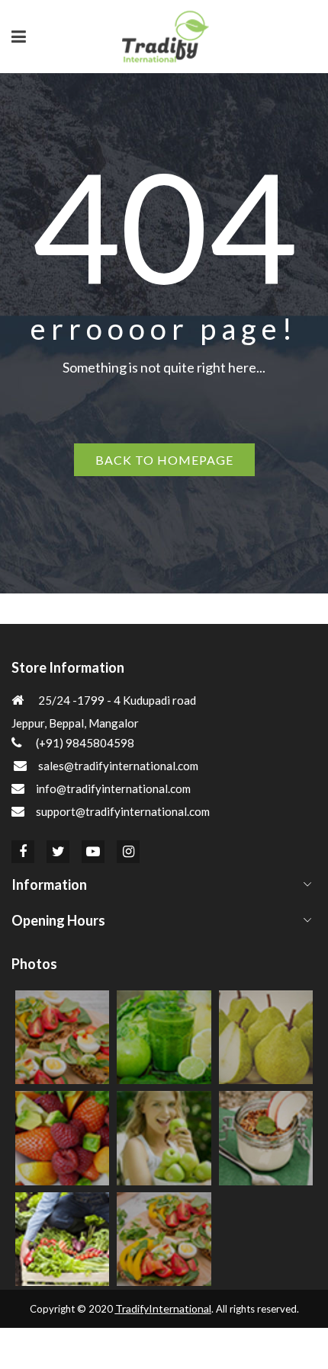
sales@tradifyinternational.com (118, 765)
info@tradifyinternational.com (113, 788)
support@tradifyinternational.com (123, 811)
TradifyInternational (163, 1308)
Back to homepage (164, 460)
